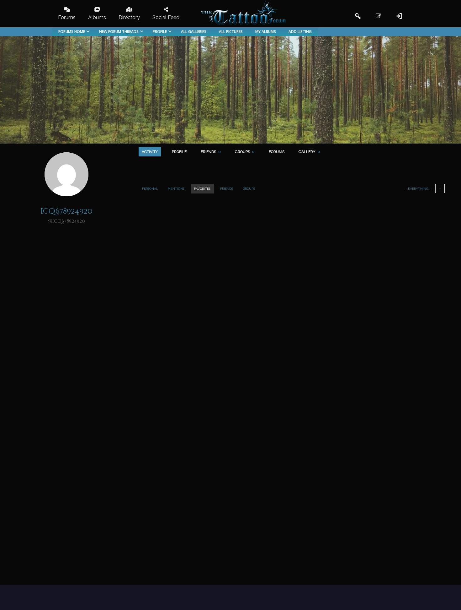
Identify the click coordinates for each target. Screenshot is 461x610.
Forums (276, 152)
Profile (179, 152)
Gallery (309, 152)
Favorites (202, 188)
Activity (150, 152)
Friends (211, 152)
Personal (150, 188)
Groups (245, 152)
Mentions (176, 188)
